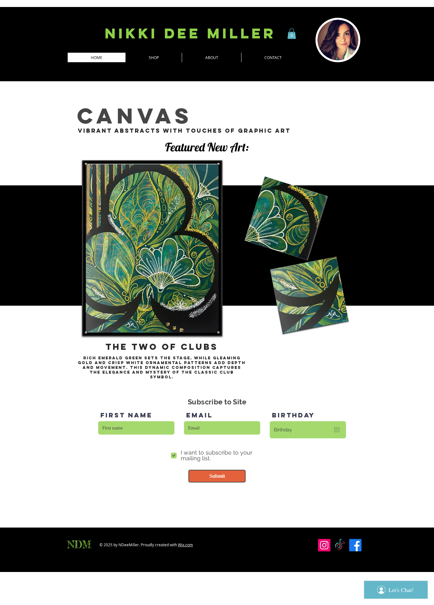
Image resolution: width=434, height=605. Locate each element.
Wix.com (185, 544)
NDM (79, 545)
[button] (291, 33)
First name (126, 415)
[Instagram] (324, 545)
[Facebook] (355, 545)
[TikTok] (340, 545)
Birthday (293, 415)
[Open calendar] (336, 429)
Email (199, 415)
